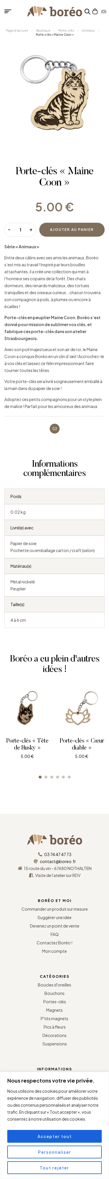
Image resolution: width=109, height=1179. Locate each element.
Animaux (88, 30)
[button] (40, 777)
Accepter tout (54, 1136)
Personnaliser (54, 1152)
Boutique (43, 30)
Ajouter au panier (72, 229)
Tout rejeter (54, 1167)
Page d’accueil (17, 30)
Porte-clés (66, 30)
